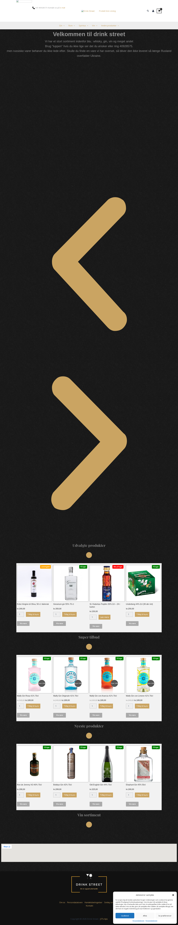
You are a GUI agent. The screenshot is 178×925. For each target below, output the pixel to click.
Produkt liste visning (107, 11)
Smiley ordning (111, 902)
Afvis (145, 915)
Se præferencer (164, 915)
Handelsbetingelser (93, 902)
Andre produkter (108, 25)
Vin (93, 25)
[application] (63, 25)
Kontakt (89, 905)
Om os (62, 902)
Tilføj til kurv (33, 614)
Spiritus (82, 25)
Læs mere (104, 617)
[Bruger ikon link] (153, 11)
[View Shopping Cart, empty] (159, 11)
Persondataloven (138, 921)
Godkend (125, 915)
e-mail (62, 7)
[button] (173, 895)
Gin (60, 25)
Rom (70, 25)
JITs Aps (104, 919)
